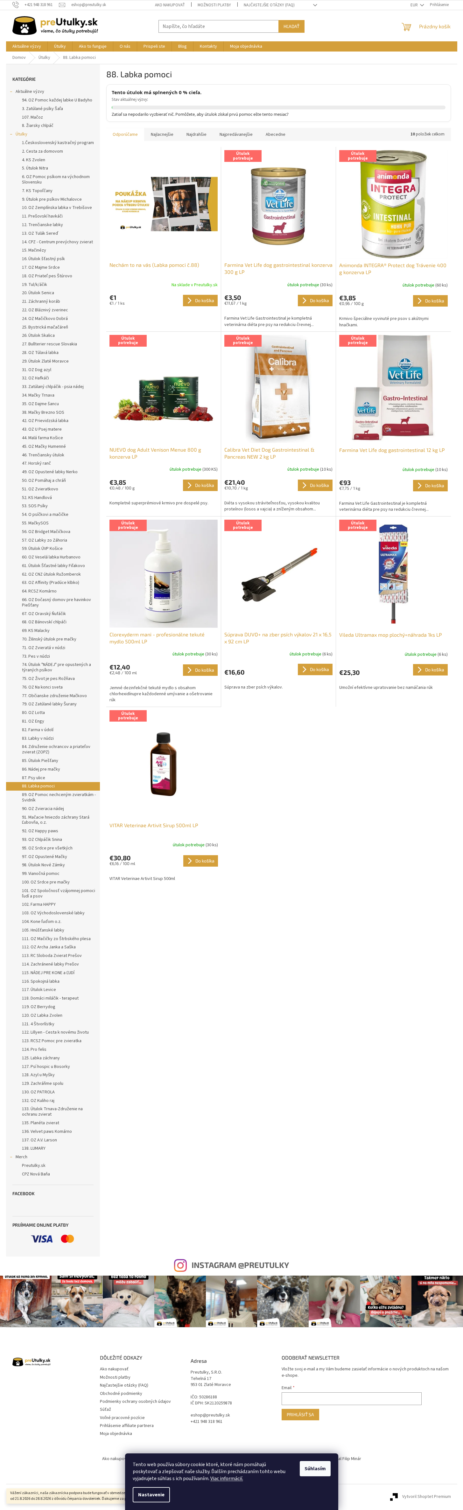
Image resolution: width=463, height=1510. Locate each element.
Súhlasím (315, 1468)
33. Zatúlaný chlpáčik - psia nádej (53, 387)
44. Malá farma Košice (42, 438)
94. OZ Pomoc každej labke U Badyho (57, 100)
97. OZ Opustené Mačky (44, 857)
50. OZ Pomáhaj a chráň (44, 480)
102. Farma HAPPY (39, 904)
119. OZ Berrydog (38, 1007)
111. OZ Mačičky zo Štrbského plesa (56, 939)
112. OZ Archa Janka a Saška (49, 947)
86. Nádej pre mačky (41, 769)
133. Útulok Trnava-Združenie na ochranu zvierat (52, 1112)
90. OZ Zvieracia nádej (43, 809)
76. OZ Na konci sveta (42, 687)
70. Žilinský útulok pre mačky (49, 639)
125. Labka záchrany (41, 1058)
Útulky (21, 134)
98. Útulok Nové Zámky (43, 865)
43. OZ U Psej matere (42, 429)
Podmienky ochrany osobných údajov (135, 1401)
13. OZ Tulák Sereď (40, 233)
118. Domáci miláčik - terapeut (50, 998)
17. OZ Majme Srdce (41, 267)
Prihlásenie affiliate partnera (127, 1426)
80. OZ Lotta (33, 713)
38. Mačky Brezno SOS (43, 412)
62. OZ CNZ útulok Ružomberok (51, 574)
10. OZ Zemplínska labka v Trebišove (57, 207)
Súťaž (105, 1409)
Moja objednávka (116, 1433)
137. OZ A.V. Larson (39, 1140)
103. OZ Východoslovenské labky (53, 913)
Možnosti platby (214, 5)
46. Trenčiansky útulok (43, 455)
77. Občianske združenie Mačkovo (54, 696)
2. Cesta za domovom (42, 151)
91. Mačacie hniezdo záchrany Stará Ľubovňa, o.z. (55, 820)
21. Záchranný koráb (41, 301)
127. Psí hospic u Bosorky (46, 1066)
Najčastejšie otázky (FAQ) (269, 5)
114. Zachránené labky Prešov (50, 964)
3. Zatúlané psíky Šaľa (42, 109)
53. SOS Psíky (35, 506)
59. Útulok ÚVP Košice (42, 548)
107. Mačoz (32, 117)
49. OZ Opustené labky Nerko (50, 472)
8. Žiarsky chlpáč (37, 125)
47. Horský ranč (36, 463)
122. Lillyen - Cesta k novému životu (55, 1032)
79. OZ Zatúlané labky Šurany (49, 704)
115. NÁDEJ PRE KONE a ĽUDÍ (48, 973)
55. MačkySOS (35, 523)
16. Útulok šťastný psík (43, 259)
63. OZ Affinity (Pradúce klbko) (50, 582)
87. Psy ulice (33, 778)
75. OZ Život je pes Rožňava (48, 678)
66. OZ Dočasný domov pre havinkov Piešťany (56, 602)
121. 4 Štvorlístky (38, 1024)
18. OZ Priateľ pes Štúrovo (47, 276)
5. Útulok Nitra (35, 168)
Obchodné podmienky (121, 1393)
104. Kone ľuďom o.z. (41, 921)
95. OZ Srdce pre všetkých (47, 848)
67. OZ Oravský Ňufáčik (44, 614)
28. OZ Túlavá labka (40, 353)
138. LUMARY (34, 1148)
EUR (414, 5)
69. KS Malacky (36, 630)
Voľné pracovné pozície (122, 1418)
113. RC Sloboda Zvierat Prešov (52, 955)
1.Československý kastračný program (58, 143)
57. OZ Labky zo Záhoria (44, 540)
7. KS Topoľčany (37, 191)
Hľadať (291, 26)
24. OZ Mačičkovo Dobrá (45, 318)
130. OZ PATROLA (38, 1092)
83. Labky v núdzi (38, 738)
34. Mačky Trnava (38, 395)
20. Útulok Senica (38, 293)
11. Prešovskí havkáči (42, 216)
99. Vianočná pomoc (41, 873)
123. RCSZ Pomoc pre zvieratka (51, 1041)
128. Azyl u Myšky (38, 1075)
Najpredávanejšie (236, 134)
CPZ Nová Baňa (36, 1174)
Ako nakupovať (170, 5)
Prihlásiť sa (300, 1414)
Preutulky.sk (34, 1165)
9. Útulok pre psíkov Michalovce (52, 199)
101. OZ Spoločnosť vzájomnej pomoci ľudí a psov (58, 893)
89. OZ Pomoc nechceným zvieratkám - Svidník (59, 797)
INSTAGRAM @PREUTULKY (240, 1265)
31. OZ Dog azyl (36, 370)
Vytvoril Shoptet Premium (426, 1497)
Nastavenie (151, 1494)
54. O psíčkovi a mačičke (45, 514)
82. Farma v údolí (37, 730)
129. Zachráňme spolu (42, 1083)
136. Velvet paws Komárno (47, 1131)
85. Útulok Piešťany (40, 761)
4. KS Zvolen (33, 160)
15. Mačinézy (34, 250)
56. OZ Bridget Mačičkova (46, 532)
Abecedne (275, 134)
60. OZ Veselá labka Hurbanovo (51, 557)
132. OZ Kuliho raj (38, 1101)
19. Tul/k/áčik (34, 284)
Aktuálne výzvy (30, 91)
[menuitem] (26, 46)
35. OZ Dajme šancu (40, 404)
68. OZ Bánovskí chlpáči (44, 622)
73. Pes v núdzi (36, 656)
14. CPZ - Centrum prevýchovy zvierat (57, 242)
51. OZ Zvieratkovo (40, 489)
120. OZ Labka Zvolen (42, 1015)
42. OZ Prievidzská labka (45, 421)
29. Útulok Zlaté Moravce (45, 361)
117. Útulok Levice (39, 990)
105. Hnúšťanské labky (43, 930)
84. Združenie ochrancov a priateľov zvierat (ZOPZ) (56, 749)
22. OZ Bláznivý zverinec (45, 310)
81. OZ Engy (33, 721)
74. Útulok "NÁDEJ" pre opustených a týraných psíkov (56, 667)
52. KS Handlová (37, 498)
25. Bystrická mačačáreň (45, 327)
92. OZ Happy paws (40, 831)
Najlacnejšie (162, 134)
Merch (21, 1157)
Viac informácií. (226, 1478)
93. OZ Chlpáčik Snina (42, 839)
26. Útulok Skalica (38, 335)
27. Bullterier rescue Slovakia (49, 344)
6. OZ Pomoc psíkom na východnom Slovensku (56, 179)
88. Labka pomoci (38, 786)
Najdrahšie (196, 134)
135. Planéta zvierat (40, 1123)
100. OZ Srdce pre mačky (46, 882)
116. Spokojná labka (41, 981)
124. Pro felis (34, 1049)
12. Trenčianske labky (42, 225)
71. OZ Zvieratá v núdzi (43, 648)
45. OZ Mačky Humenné (44, 446)
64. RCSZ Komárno (39, 591)
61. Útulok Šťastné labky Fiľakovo (53, 566)
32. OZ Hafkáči (35, 378)
